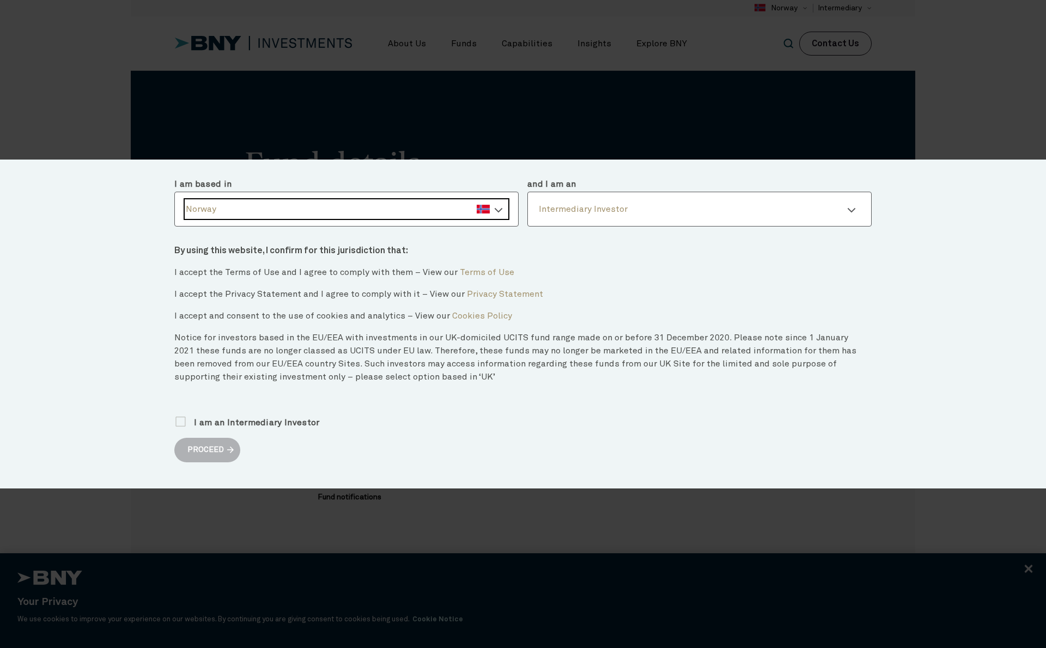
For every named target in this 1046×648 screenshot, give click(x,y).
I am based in (203, 184)
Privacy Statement (505, 294)
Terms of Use (487, 272)
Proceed (205, 450)
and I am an (551, 184)
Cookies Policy (482, 315)
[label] (346, 209)
